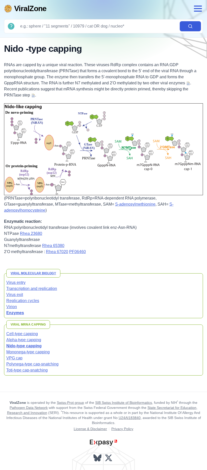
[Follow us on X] (109, 458)
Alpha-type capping (23, 340)
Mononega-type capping (28, 352)
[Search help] (11, 26)
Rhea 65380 (53, 245)
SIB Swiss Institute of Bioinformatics (123, 403)
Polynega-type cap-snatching (32, 364)
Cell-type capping (22, 334)
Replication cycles (22, 301)
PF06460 (77, 252)
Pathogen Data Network (29, 408)
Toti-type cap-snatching (27, 370)
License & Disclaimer (90, 429)
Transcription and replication (31, 288)
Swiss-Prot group (70, 403)
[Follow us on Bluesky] (97, 458)
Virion (11, 307)
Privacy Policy (122, 429)
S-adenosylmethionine (135, 204)
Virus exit (14, 294)
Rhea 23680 (31, 233)
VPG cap (14, 358)
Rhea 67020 (57, 252)
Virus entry (15, 282)
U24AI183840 (130, 418)
